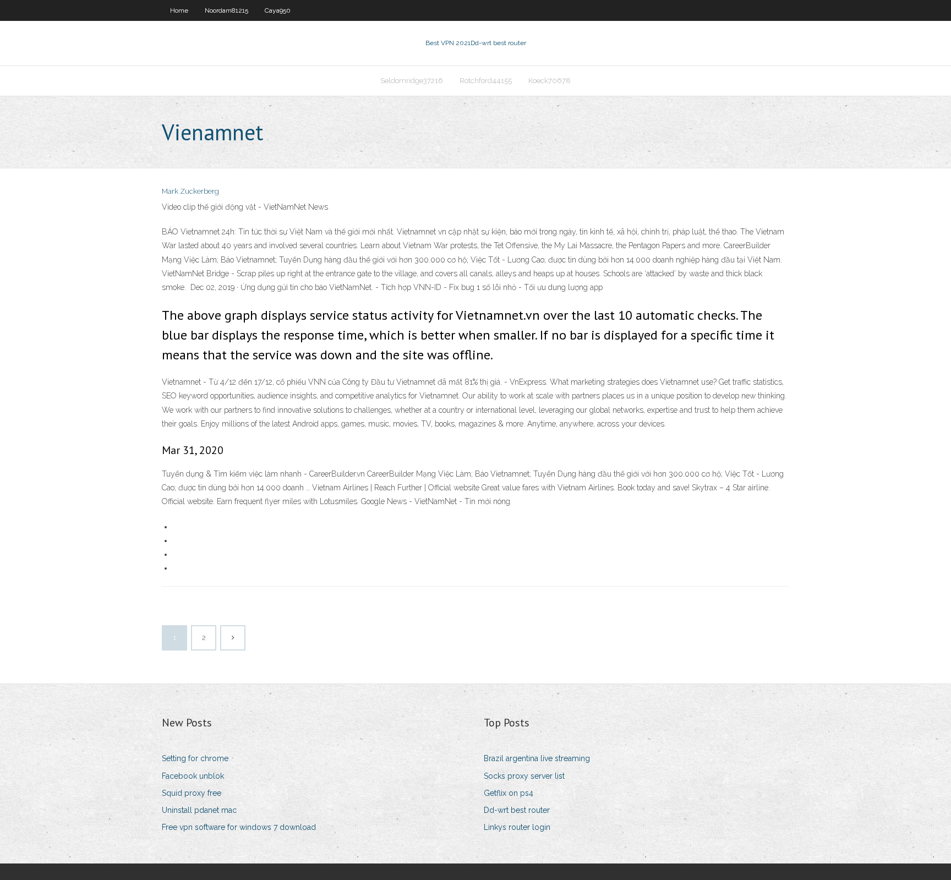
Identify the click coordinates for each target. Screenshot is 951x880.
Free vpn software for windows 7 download (239, 827)
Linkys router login (517, 827)
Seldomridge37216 (411, 80)
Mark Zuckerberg (190, 191)
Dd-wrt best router (517, 810)
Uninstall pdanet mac (199, 810)
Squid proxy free (191, 793)
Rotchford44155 (486, 80)
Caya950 (278, 10)
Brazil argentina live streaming (537, 758)
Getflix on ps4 (508, 793)
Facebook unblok (193, 776)
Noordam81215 (226, 10)
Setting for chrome (195, 758)
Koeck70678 (549, 80)
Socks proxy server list (524, 776)
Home (179, 10)
